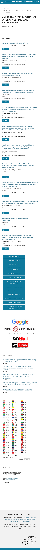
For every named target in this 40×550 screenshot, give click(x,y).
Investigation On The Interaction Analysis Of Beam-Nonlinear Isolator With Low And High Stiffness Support (18, 237)
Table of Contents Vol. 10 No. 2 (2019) (15, 43)
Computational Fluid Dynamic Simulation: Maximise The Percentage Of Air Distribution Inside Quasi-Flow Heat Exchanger (20, 184)
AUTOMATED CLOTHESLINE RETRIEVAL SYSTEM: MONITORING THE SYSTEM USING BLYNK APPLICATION (18, 376)
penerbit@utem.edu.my (10, 479)
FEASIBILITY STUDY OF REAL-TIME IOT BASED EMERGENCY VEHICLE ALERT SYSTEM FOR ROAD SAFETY (18, 368)
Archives (10, 8)
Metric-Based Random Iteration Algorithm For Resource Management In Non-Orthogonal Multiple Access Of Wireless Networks (18, 147)
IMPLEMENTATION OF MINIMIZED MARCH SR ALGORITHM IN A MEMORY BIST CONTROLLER (17, 390)
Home (4, 8)
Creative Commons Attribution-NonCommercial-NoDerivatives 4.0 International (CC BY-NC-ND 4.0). (20, 519)
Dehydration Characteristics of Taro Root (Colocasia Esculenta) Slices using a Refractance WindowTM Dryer (19, 165)
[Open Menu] (2, 2)
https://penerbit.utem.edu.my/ (12, 478)
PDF (6, 49)
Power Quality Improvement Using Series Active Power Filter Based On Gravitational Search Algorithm (19, 56)
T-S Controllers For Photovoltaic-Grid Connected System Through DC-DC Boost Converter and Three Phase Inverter (19, 109)
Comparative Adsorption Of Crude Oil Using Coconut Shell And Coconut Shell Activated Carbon (20, 383)
